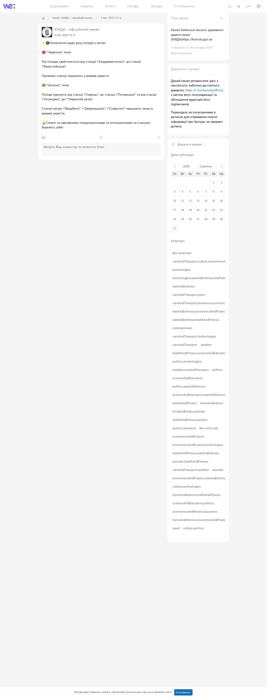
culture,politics (193, 528)
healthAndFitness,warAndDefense (196, 453)
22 (213, 209)
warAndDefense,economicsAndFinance (200, 311)
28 (205, 219)
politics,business (184, 428)
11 (182, 200)
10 (174, 200)
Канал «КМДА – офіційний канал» (72, 17)
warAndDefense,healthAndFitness (196, 319)
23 (221, 209)
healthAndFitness (185, 403)
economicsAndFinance (188, 436)
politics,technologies (187, 361)
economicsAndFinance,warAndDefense (200, 478)
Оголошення (184, 6)
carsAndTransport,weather (191, 470)
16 (221, 200)
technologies (182, 269)
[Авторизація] (258, 6)
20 (197, 209)
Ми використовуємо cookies (123, 692)
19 (190, 209)
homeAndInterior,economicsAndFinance (200, 520)
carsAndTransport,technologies (194, 336)
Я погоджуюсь (183, 692)
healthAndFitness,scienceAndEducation (200, 353)
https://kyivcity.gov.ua (197, 39)
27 (197, 219)
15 (213, 200)
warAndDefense (183, 286)
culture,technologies (187, 486)
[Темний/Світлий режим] (239, 6)
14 (205, 200)
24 (174, 219)
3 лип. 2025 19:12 (110, 17)
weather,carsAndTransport (191, 370)
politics (217, 370)
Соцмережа (58, 6)
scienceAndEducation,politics (193, 503)
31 (174, 228)
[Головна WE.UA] (43, 18)
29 (213, 219)
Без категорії (182, 253)
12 (190, 200)
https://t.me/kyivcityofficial (204, 90)
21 (205, 209)
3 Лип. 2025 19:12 (64, 35)
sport (176, 528)
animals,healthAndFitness (190, 461)
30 (221, 219)
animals (217, 470)
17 (174, 209)
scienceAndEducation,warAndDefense (199, 395)
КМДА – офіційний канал (77, 29)
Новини (87, 6)
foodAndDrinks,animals (189, 411)
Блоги (110, 6)
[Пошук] (229, 6)
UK (248, 6)
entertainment (182, 328)
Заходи (156, 6)
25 (182, 219)
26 (190, 219)
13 (197, 200)
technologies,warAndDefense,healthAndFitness (205, 278)
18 (182, 209)
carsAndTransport (185, 344)
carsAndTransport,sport (189, 294)
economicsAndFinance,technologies (198, 445)
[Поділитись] (158, 138)
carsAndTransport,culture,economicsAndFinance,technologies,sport (220, 261)
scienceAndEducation (188, 378)
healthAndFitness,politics (190, 420)
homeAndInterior (211, 403)
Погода (133, 6)
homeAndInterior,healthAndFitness (196, 495)
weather (206, 344)
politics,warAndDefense (189, 386)
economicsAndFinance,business (195, 511)
